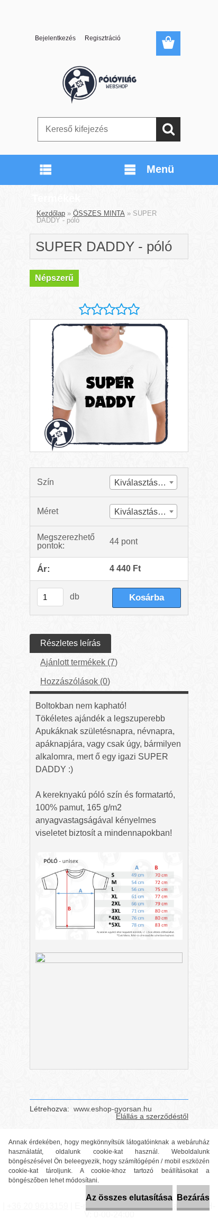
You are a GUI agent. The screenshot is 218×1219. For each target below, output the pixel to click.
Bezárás (193, 1197)
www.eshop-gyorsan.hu (113, 1109)
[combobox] (143, 482)
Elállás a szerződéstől (152, 1116)
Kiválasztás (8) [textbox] (142, 511)
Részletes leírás (70, 643)
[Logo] (108, 83)
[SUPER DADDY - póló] (109, 323)
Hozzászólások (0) (75, 681)
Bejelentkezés (55, 38)
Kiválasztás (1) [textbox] (142, 482)
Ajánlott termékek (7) (78, 662)
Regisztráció (103, 38)
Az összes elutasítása (129, 1197)
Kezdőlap (51, 213)
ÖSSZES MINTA (99, 213)
